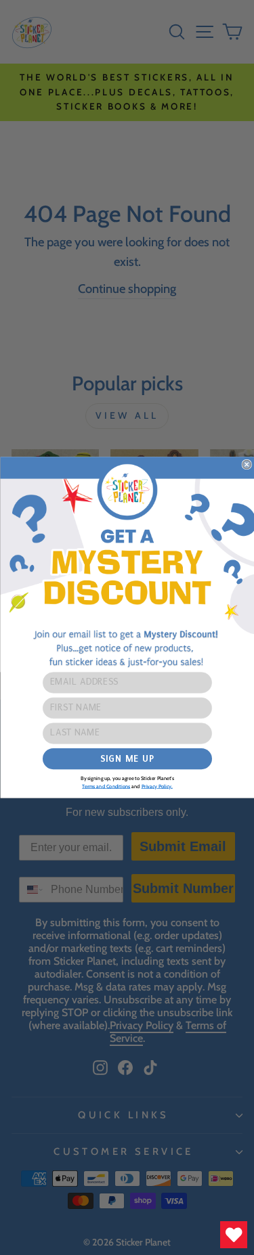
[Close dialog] (246, 464)
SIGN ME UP (127, 759)
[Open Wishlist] (233, 1234)
